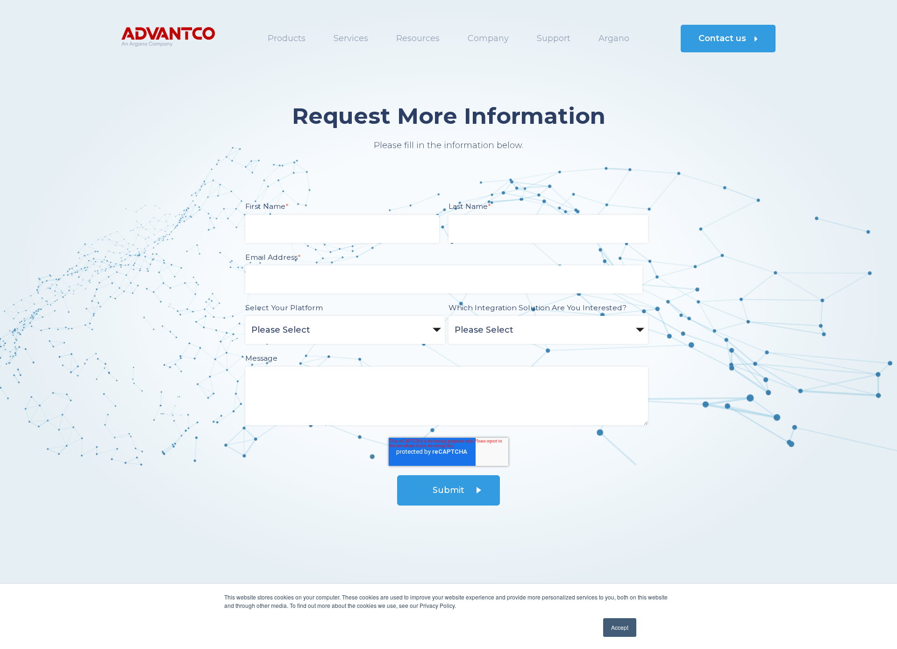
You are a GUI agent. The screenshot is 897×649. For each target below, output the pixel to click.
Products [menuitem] (287, 38)
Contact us (723, 38)
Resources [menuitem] (418, 38)
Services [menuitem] (351, 38)
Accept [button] (619, 627)
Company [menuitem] (488, 38)
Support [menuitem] (553, 38)
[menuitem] (613, 38)
